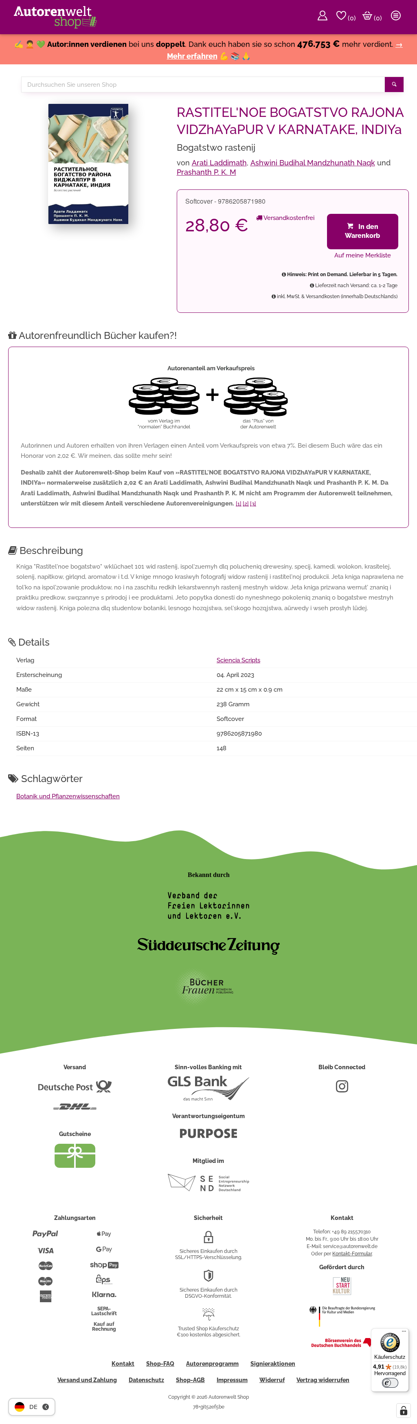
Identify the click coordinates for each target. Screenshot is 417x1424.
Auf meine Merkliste (362, 255)
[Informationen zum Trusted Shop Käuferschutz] (208, 1317)
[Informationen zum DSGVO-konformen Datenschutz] (208, 1279)
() (351, 18)
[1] (238, 504)
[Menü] (404, 1333)
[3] (253, 504)
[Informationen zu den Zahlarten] (45, 1237)
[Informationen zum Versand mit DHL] (75, 1110)
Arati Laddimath (219, 162)
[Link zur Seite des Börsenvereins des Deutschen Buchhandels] (342, 1345)
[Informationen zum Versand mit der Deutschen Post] (75, 1089)
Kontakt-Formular (352, 1254)
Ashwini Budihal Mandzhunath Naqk (312, 162)
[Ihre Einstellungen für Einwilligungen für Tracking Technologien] (403, 1410)
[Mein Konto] (322, 17)
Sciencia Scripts (238, 660)
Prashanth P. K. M (206, 172)
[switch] (390, 1383)
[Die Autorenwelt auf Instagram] (342, 1089)
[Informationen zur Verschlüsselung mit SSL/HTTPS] (208, 1240)
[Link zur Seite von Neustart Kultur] (342, 1294)
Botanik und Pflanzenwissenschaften (68, 796)
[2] (246, 504)
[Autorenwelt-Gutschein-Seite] (75, 1165)
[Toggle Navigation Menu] (395, 17)
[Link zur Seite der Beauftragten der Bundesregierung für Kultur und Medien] (342, 1332)
